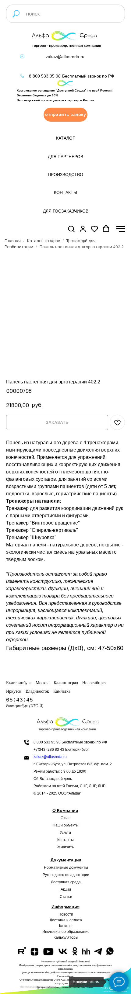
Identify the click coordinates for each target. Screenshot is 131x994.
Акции (66, 889)
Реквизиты (65, 847)
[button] (65, 115)
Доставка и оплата (66, 920)
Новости (65, 914)
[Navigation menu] (120, 229)
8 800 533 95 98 (45, 76)
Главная (13, 240)
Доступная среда (66, 882)
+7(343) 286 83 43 (49, 749)
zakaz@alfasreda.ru (65, 56)
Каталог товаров (43, 240)
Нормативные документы (66, 867)
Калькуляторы (66, 937)
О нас (65, 818)
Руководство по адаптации (66, 875)
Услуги (65, 832)
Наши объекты (66, 825)
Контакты (65, 840)
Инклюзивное (54, 932)
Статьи (66, 897)
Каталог (66, 926)
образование (78, 932)
